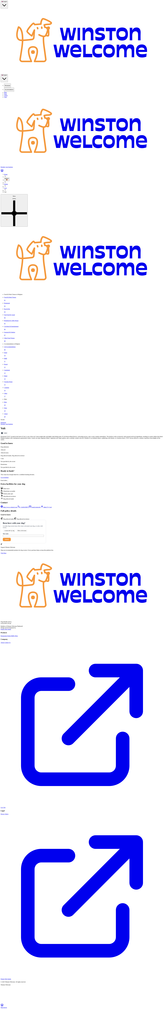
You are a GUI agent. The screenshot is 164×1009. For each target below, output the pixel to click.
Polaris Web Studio (6, 629)
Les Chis (3, 807)
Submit (7, 539)
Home (5, 174)
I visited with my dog (9, 530)
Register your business (7, 424)
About (6, 95)
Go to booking (5, 477)
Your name (5, 533)
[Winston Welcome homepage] (82, 41)
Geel (5, 188)
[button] (14, 210)
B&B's (13, 636)
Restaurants (4, 636)
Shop (5, 94)
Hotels (9, 636)
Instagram (3, 422)
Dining (6, 184)
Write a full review (22, 530)
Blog (5, 92)
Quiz (5, 97)
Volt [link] (5, 192)
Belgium (7, 178)
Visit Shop (3, 553)
